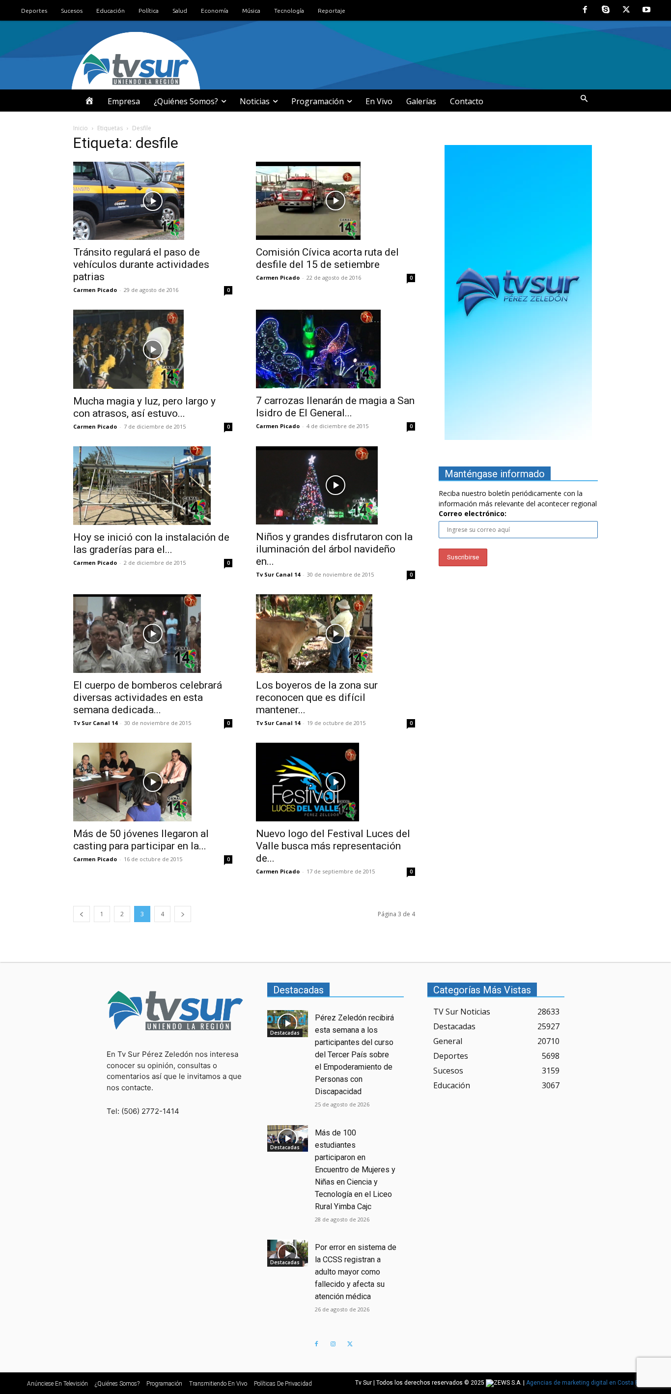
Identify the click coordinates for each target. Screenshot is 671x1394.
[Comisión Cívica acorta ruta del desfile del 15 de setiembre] (335, 201)
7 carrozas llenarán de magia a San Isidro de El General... (335, 407)
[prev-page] (81, 914)
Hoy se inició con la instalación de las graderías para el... (151, 543)
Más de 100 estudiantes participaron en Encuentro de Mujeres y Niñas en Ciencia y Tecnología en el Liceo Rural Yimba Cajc (355, 1169)
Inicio (80, 128)
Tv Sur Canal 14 (278, 574)
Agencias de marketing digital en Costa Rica (586, 1382)
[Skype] (605, 10)
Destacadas (285, 1032)
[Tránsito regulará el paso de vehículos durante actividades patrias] (152, 201)
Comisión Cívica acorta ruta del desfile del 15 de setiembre (327, 258)
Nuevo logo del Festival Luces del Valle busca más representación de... (333, 846)
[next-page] (182, 914)
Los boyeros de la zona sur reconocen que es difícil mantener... (317, 697)
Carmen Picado (95, 289)
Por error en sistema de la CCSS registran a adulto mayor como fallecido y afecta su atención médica (355, 1272)
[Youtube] (646, 10)
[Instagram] (333, 1344)
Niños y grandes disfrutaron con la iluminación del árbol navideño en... (334, 549)
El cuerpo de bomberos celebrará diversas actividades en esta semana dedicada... (147, 697)
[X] (626, 10)
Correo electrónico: (472, 513)
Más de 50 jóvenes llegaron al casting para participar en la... (141, 840)
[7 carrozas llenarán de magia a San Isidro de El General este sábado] (335, 349)
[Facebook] (585, 10)
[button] (584, 98)
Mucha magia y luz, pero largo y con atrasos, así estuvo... (144, 407)
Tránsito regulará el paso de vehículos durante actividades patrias (141, 264)
